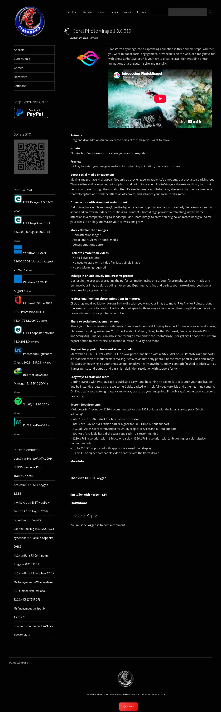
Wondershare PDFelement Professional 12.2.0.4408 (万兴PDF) (33, 590)
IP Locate (141, 12)
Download (78, 502)
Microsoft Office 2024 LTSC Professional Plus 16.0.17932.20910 (33, 312)
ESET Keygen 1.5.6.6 (36, 202)
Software (87, 12)
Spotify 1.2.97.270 (35, 404)
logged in (93, 525)
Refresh (128, 707)
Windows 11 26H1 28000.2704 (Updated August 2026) (33, 261)
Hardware (114, 12)
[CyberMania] (30, 37)
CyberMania (72, 12)
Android (128, 12)
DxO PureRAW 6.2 (35, 425)
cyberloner (20, 520)
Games (100, 12)
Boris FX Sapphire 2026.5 (39, 573)
